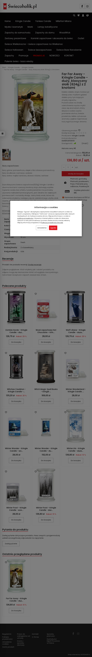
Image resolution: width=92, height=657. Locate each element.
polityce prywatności (25, 218)
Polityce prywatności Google (52, 223)
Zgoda (53, 228)
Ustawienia (41, 228)
